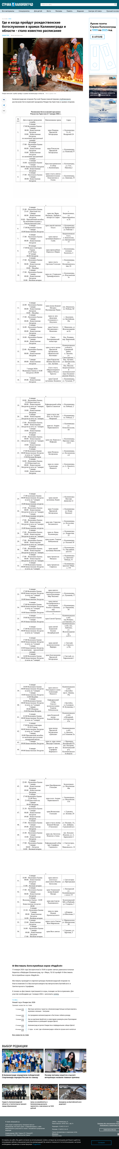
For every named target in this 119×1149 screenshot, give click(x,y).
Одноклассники (57, 1136)
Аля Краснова (19, 35)
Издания (80, 11)
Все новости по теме (20, 1035)
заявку (56, 994)
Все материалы (8, 11)
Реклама (59, 11)
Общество (5, 35)
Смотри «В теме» (95, 11)
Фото (49, 11)
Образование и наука (10, 1086)
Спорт (6, 1051)
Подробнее (37, 1144)
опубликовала (65, 99)
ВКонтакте (55, 1134)
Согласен (101, 1142)
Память (69, 11)
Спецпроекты (24, 11)
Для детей (38, 11)
